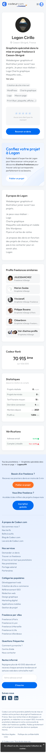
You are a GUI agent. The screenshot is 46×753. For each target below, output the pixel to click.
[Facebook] (4, 698)
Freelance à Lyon (10, 623)
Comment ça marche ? (12, 645)
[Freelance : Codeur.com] (15, 4)
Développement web (11, 582)
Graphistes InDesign (26, 334)
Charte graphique (28, 90)
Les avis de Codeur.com (12, 541)
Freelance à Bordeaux (12, 633)
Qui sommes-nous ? (11, 526)
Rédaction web (8, 593)
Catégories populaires (13, 578)
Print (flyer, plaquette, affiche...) (21, 100)
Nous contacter (9, 652)
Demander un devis (11, 552)
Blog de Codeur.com (11, 537)
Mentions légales (8, 734)
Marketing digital (10, 600)
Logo (9, 95)
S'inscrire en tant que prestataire (17, 560)
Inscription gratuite (23, 505)
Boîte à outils (8, 533)
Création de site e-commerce (15, 586)
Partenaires (7, 570)
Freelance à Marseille (11, 626)
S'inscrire (19, 685)
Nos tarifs (6, 530)
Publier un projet (16, 178)
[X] (10, 698)
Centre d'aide (8, 649)
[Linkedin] (16, 698)
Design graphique (10, 596)
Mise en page (21, 95)
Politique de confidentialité (28, 734)
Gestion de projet (10, 607)
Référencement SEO (11, 589)
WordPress (12, 90)
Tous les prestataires (10, 462)
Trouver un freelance (11, 556)
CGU (6, 737)
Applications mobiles (11, 604)
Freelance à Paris (10, 619)
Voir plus (10, 79)
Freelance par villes (12, 614)
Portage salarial (9, 567)
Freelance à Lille (9, 630)
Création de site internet (18, 85)
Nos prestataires (9, 563)
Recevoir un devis (23, 131)
